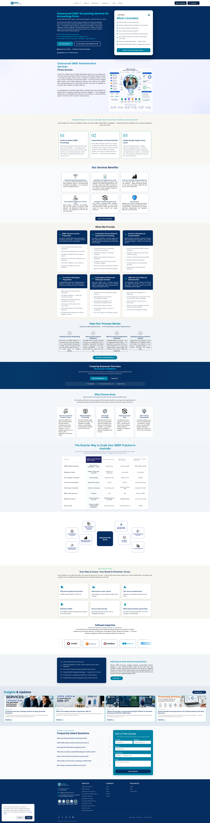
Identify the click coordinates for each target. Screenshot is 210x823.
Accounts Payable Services (89, 801)
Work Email (136, 739)
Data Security (132, 817)
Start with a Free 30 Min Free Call (88, 44)
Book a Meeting (180, 3)
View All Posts (198, 692)
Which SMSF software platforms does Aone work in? (73, 743)
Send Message (133, 771)
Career (108, 796)
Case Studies (133, 791)
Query (116, 759)
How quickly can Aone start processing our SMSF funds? (74, 761)
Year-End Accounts (87, 803)
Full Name (117, 739)
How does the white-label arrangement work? (71, 747)
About (107, 789)
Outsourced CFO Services (88, 791)
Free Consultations (98, 378)
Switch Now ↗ (117, 678)
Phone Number (119, 753)
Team (114, 3)
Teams (107, 791)
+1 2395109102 (63, 789)
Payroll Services (86, 808)
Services (117, 746)
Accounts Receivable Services (90, 793)
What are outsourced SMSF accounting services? (72, 738)
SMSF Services (85, 789)
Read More (8, 719)
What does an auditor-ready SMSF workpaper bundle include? (76, 752)
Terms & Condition (148, 817)
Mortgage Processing (87, 798)
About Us (86, 3)
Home (107, 786)
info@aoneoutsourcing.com (67, 792)
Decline (20, 817)
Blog (131, 789)
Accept (28, 817)
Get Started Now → (65, 44)
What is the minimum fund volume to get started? (73, 756)
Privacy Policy (139, 817)
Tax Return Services (87, 796)
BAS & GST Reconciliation (88, 805)
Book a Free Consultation (105, 218)
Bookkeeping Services (87, 810)
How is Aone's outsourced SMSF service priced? (71, 765)
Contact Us (114, 378)
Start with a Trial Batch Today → (105, 357)
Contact (120, 3)
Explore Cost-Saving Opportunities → (133, 50)
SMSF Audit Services (87, 786)
